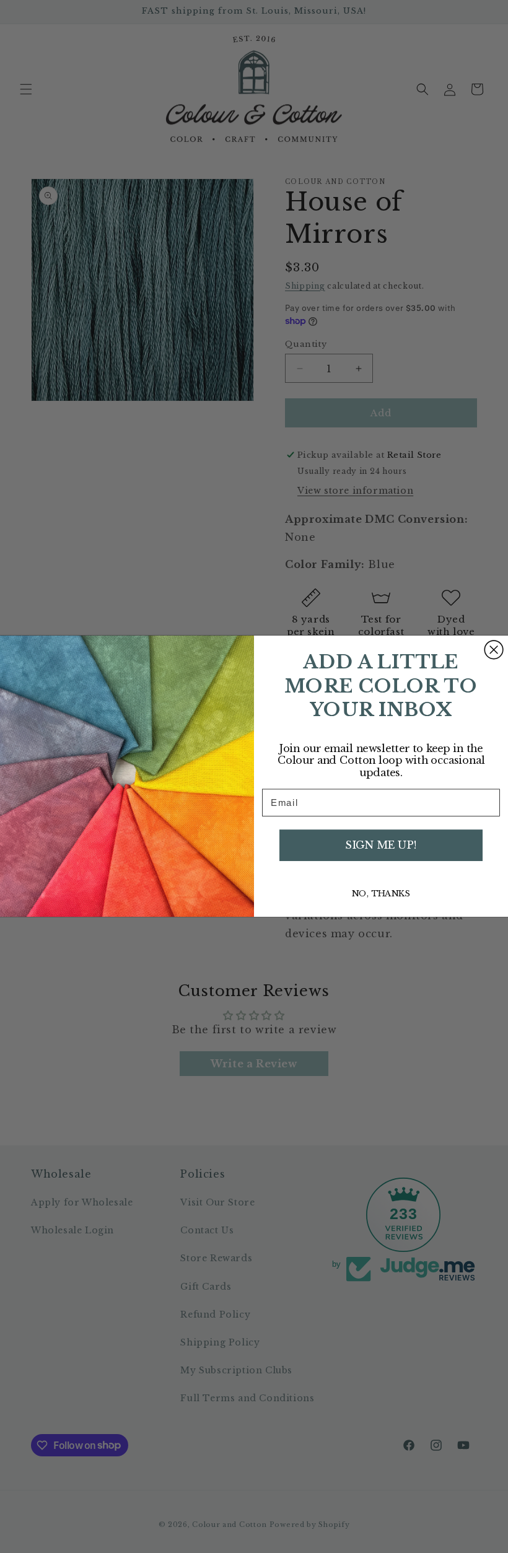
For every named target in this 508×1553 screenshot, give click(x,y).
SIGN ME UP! (381, 845)
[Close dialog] (493, 650)
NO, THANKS (381, 893)
